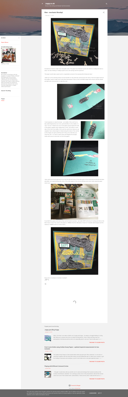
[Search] (106, 4)
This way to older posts (97, 342)
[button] (104, 13)
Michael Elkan (77, 388)
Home (2, 100)
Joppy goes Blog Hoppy (52, 330)
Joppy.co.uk (50, 4)
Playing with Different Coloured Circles (56, 366)
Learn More (92, 393)
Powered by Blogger (75, 385)
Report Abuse (4, 42)
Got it (100, 393)
